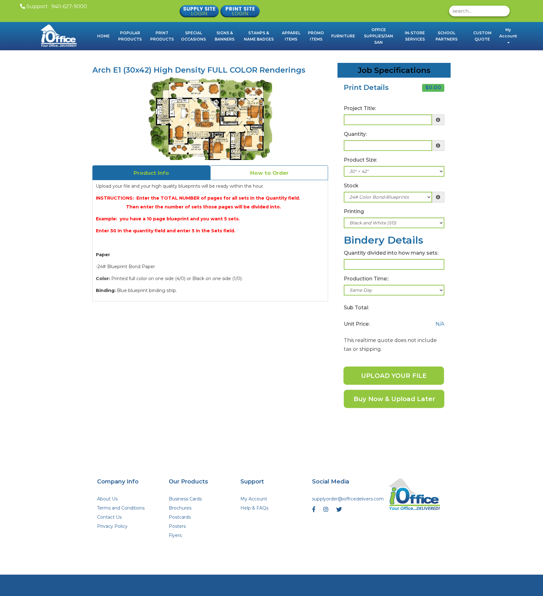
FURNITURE (343, 36)
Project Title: (360, 108)
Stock (351, 186)
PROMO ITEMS (316, 35)
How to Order (269, 173)
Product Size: (360, 160)
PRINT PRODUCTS (162, 35)
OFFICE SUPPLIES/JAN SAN (378, 36)
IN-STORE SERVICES (415, 35)
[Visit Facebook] (314, 511)
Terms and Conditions (121, 508)
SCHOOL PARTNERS (447, 35)
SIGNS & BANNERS (224, 35)
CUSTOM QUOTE (482, 35)
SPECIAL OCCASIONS (193, 35)
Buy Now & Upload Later (394, 399)
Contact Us (109, 517)
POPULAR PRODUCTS (130, 35)
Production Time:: (366, 279)
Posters (177, 526)
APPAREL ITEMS (291, 35)
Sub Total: (356, 308)
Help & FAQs (254, 508)
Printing (354, 211)
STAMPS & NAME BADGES (259, 35)
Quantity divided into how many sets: (391, 253)
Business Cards (185, 499)
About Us (107, 499)
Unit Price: (357, 324)
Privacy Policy (112, 526)
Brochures (180, 508)
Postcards (180, 517)
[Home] (415, 495)
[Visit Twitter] (339, 511)
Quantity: (355, 134)
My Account (253, 499)
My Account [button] (508, 32)
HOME (103, 36)
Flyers (175, 535)
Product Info (151, 173)
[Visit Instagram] (326, 511)
